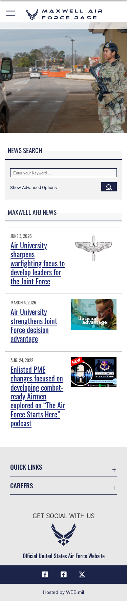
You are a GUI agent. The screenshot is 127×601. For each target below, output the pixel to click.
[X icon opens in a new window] (82, 574)
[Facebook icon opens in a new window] (45, 574)
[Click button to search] (109, 186)
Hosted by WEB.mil (63, 592)
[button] (11, 14)
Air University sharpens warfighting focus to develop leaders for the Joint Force (37, 263)
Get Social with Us (63, 516)
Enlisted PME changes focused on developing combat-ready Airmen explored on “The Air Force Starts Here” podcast (37, 396)
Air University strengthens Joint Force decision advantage (33, 325)
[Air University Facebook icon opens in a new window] (64, 574)
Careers (21, 485)
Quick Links (26, 467)
